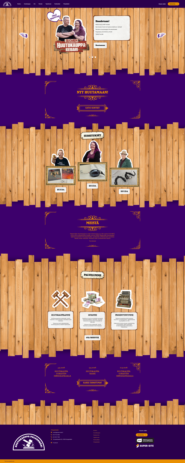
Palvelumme (96, 435)
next (161, 35)
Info (34, 3)
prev (23, 35)
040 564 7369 (56, 437)
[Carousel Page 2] (92, 57)
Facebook (55, 442)
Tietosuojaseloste (9, 461)
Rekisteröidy (173, 4)
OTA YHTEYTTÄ (92, 338)
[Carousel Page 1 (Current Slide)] (89, 57)
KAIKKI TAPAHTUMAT (92, 383)
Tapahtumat (48, 3)
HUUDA (60, 190)
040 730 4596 (56, 434)
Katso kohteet (92, 108)
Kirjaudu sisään (162, 4)
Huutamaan (100, 45)
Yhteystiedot (66, 3)
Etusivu (19, 3)
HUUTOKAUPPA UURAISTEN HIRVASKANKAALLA (62, 373)
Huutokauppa (27, 3)
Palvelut (40, 3)
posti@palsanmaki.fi (58, 432)
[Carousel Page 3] (95, 57)
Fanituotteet (57, 3)
